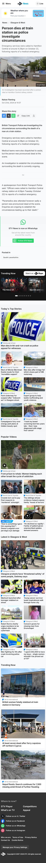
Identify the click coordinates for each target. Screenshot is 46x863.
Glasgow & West (17, 22)
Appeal (26, 810)
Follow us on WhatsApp (15, 826)
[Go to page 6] (26, 295)
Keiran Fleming (8, 99)
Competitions (30, 806)
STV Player (7, 806)
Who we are (6, 837)
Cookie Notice (17, 840)
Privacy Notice (31, 837)
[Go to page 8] (30, 295)
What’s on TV (8, 810)
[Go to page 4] (22, 295)
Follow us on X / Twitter (15, 816)
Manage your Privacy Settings (15, 847)
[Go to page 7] (28, 295)
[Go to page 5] (24, 295)
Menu (8, 3)
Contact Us (5, 840)
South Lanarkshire (10, 257)
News (4, 22)
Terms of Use (17, 837)
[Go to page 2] (19, 295)
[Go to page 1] (16, 295)
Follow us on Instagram (15, 830)
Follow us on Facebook (15, 821)
